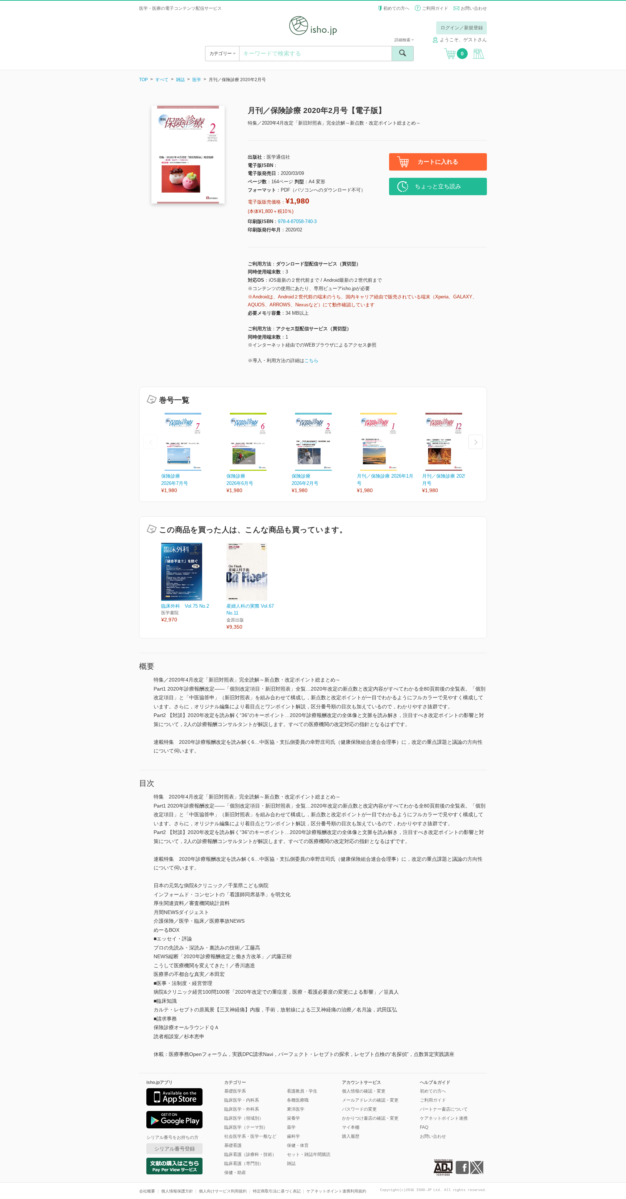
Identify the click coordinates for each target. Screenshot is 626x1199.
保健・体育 (298, 1145)
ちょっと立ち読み (438, 186)
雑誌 (180, 79)
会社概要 (147, 1191)
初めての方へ (396, 8)
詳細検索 (403, 40)
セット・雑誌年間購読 (308, 1154)
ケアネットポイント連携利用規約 (336, 1191)
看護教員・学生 (302, 1091)
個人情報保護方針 (177, 1191)
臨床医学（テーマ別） (246, 1127)
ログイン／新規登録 (462, 27)
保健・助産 (235, 1172)
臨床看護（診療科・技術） (250, 1154)
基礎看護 (233, 1145)
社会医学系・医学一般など (250, 1136)
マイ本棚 (350, 1127)
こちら (311, 360)
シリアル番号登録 (174, 1149)
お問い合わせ (474, 8)
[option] (193, 453)
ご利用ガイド (435, 8)
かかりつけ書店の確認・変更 (370, 1118)
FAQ (424, 1127)
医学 (196, 79)
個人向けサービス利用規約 (223, 1191)
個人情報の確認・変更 (363, 1091)
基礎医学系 (235, 1091)
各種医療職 (298, 1100)
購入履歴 (350, 1136)
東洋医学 (295, 1109)
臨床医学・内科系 (241, 1100)
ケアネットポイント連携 (444, 1118)
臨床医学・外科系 (241, 1109)
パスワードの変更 (359, 1109)
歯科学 (293, 1136)
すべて (161, 79)
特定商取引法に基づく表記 (277, 1191)
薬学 (291, 1127)
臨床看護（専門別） (243, 1163)
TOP (143, 79)
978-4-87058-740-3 (297, 221)
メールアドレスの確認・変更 (370, 1100)
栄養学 (293, 1118)
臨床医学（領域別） (243, 1118)
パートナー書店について (444, 1109)
